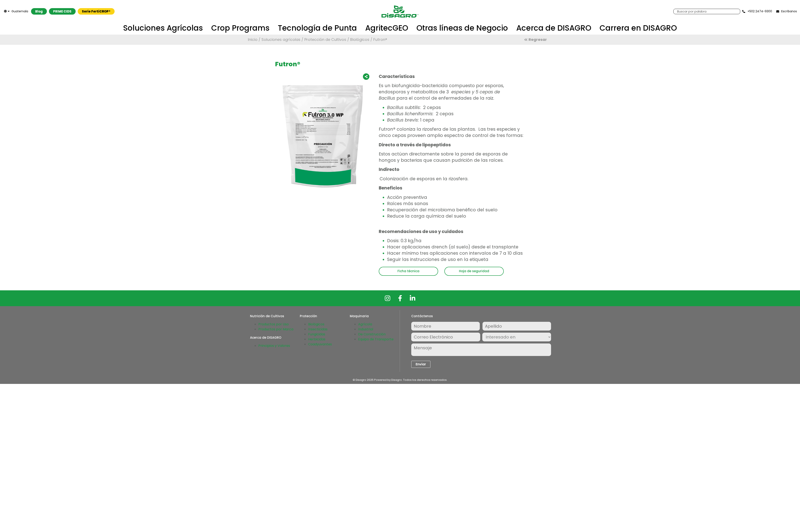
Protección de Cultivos (325, 39)
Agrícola (365, 324)
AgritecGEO (386, 28)
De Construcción (372, 334)
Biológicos (359, 39)
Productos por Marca (275, 329)
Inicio (253, 39)
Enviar (421, 364)
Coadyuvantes (320, 344)
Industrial (365, 329)
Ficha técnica (408, 271)
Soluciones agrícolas (280, 39)
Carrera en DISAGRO (638, 28)
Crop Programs (240, 28)
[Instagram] (387, 298)
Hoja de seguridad (474, 271)
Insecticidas (318, 329)
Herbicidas (316, 339)
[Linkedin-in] (412, 298)
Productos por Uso (273, 324)
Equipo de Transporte (376, 339)
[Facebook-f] (400, 298)
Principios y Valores (274, 345)
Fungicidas (316, 334)
